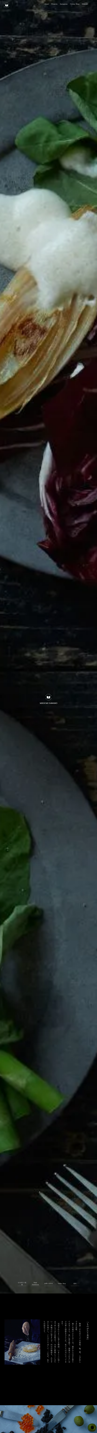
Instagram (64, 4)
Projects (54, 4)
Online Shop (74, 4)
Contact (85, 4)
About (46, 4)
